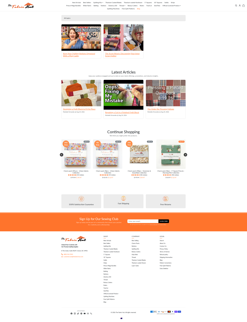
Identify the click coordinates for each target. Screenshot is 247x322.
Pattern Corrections (165, 263)
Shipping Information (166, 257)
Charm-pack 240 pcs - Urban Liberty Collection (76, 172)
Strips (173, 2)
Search (162, 240)
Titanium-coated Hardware (133, 2)
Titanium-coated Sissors (139, 263)
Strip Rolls (135, 254)
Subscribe (164, 221)
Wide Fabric (87, 5)
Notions (103, 5)
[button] (236, 5)
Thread (106, 279)
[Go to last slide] (61, 154)
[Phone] (91, 313)
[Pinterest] (81, 313)
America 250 (112, 5)
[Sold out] (76, 169)
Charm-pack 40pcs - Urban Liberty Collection (107, 172)
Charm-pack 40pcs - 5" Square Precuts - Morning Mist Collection (171, 172)
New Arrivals (76, 2)
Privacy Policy (162, 224)
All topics (67, 18)
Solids (167, 2)
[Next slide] (185, 154)
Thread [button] (121, 5)
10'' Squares (158, 2)
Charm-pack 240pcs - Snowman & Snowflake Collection (139, 172)
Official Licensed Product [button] (171, 5)
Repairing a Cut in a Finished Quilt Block (122, 112)
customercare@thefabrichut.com (73, 256)
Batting (96, 5)
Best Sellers (87, 2)
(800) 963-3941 (68, 254)
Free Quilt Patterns (128, 9)
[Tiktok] (78, 313)
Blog (138, 9)
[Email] (88, 313)
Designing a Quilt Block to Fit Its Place (79, 109)
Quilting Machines (113, 9)
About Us (162, 243)
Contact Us (163, 246)
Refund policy (164, 254)
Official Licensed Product (111, 293)
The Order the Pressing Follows (160, 109)
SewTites (157, 5)
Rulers (142, 5)
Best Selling (135, 240)
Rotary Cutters (132, 5)
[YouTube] (84, 313)
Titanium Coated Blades (113, 2)
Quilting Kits (107, 246)
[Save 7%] (171, 169)
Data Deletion (164, 268)
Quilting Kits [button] (97, 2)
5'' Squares (148, 2)
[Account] (240, 5)
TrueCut (149, 5)
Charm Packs (135, 243)
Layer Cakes (135, 266)
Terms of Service (153, 224)
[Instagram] (74, 313)
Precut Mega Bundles (73, 5)
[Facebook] (71, 313)
